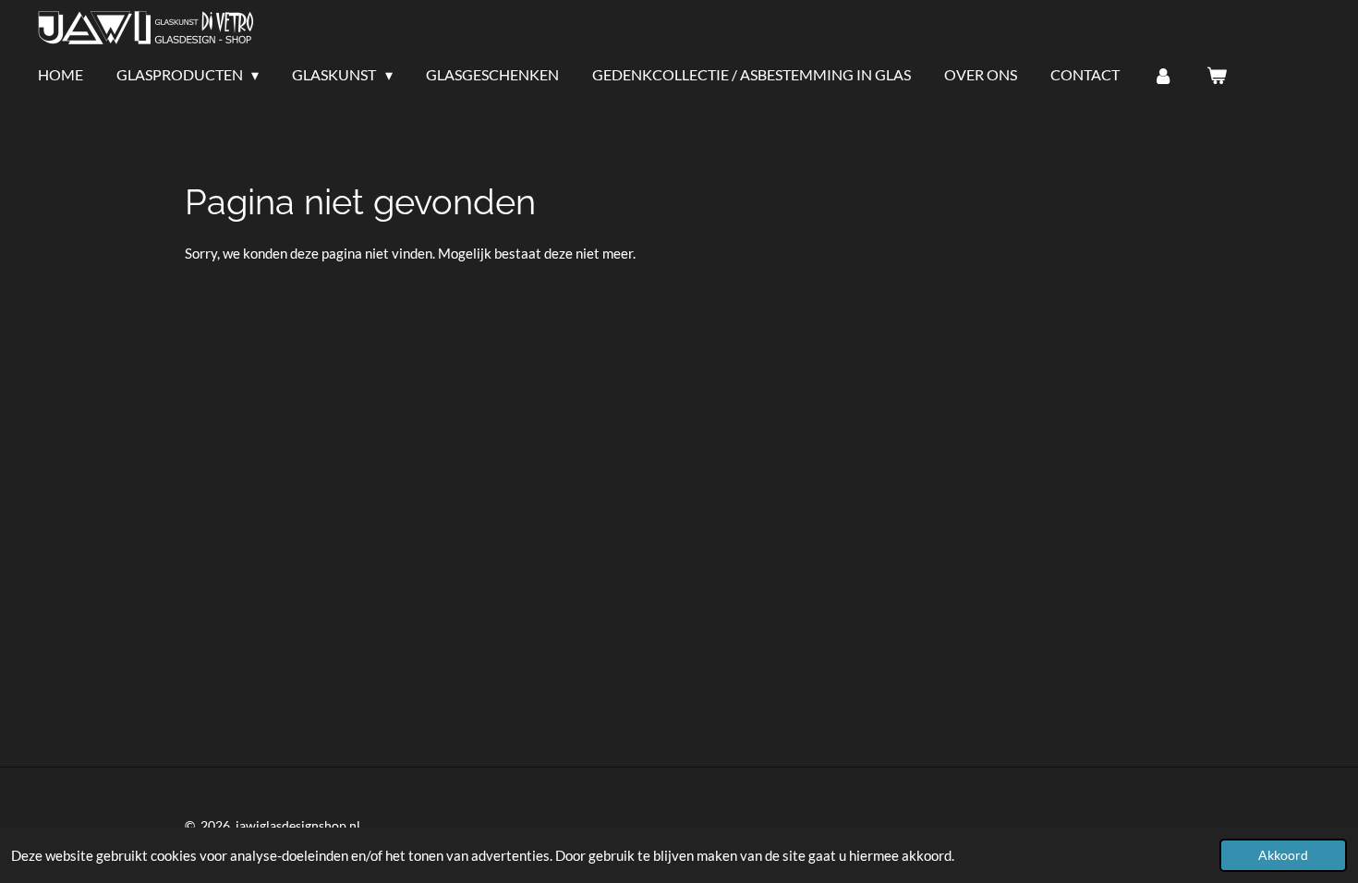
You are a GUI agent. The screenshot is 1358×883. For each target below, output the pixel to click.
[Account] (1163, 74)
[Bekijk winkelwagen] (1216, 74)
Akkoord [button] (1283, 855)
